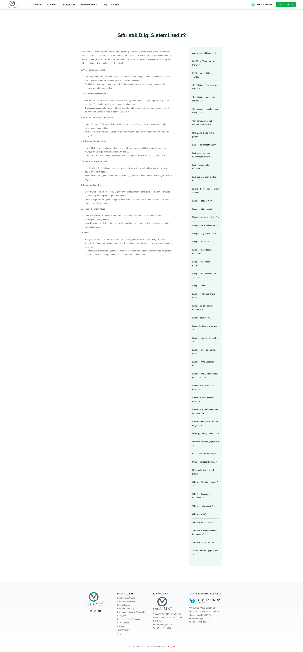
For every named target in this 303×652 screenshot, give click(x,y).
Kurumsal (52, 5)
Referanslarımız (89, 5)
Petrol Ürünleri (123, 623)
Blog (104, 5)
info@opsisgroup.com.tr (166, 625)
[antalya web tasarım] (171, 646)
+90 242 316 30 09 (199, 622)
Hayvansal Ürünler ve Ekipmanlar (131, 612)
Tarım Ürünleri (123, 630)
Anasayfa (38, 5)
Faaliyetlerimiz (69, 5)
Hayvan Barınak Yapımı (127, 609)
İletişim (115, 5)
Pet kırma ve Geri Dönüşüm (128, 619)
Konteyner (121, 616)
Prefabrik (121, 626)
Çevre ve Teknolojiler (126, 601)
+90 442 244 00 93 (163, 628)
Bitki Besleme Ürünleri (126, 598)
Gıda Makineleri (123, 605)
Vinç (119, 633)
